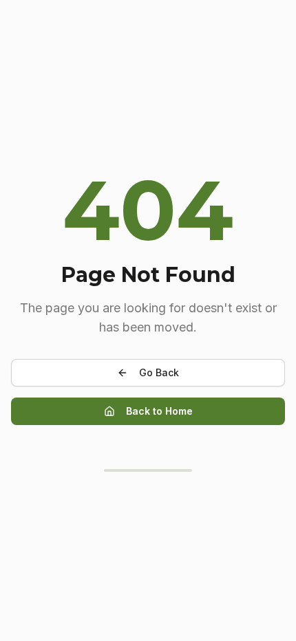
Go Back (159, 372)
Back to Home (159, 411)
